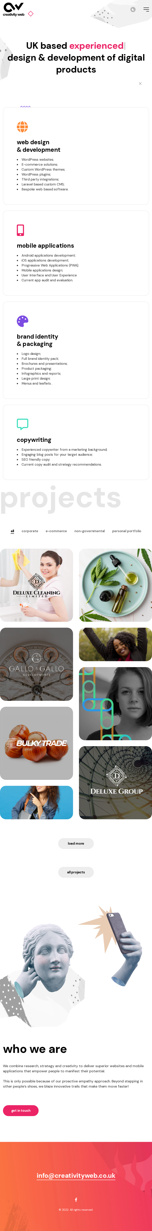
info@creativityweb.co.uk (76, 1176)
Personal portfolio (126, 531)
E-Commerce (56, 531)
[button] (76, 872)
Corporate (30, 531)
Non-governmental (89, 531)
